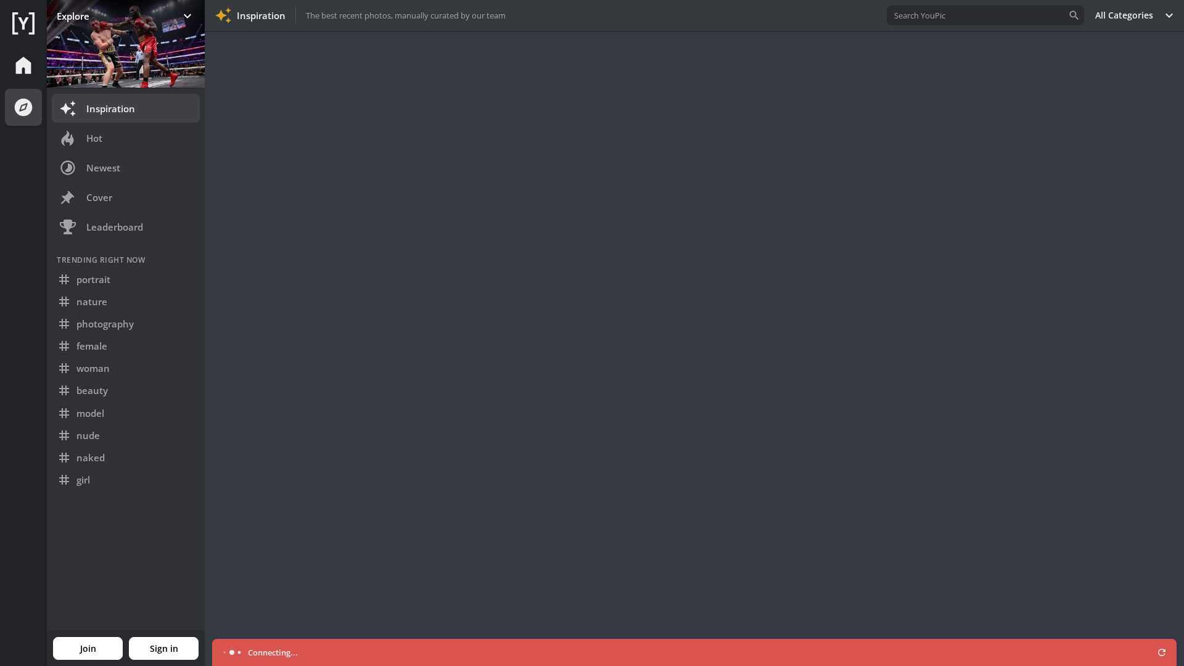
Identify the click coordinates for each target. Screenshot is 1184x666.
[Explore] (23, 107)
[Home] (23, 23)
